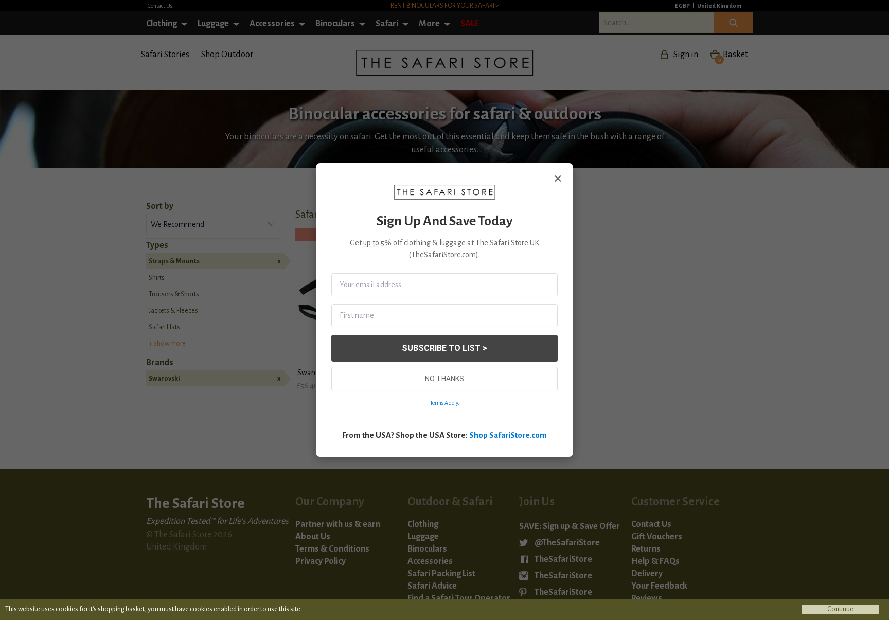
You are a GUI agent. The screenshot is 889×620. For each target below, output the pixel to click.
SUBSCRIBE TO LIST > (444, 348)
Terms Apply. (444, 403)
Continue (840, 609)
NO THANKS (444, 379)
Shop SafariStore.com (508, 435)
